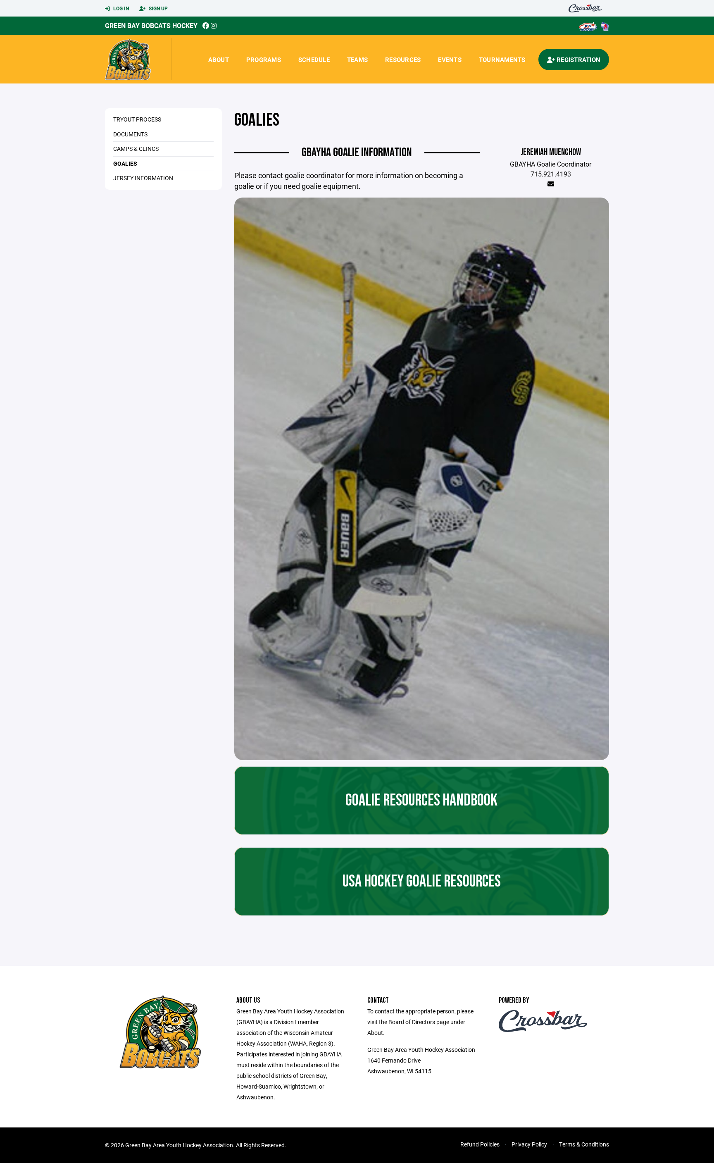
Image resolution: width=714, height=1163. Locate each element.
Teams (357, 59)
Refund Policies (480, 1144)
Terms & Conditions (584, 1144)
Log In (120, 8)
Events (450, 59)
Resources (403, 59)
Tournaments (502, 59)
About (218, 59)
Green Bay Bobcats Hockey (151, 25)
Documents (130, 134)
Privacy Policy (529, 1144)
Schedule (314, 59)
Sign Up (158, 8)
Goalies (125, 163)
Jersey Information (143, 178)
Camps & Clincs (136, 149)
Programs (263, 59)
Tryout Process (137, 119)
